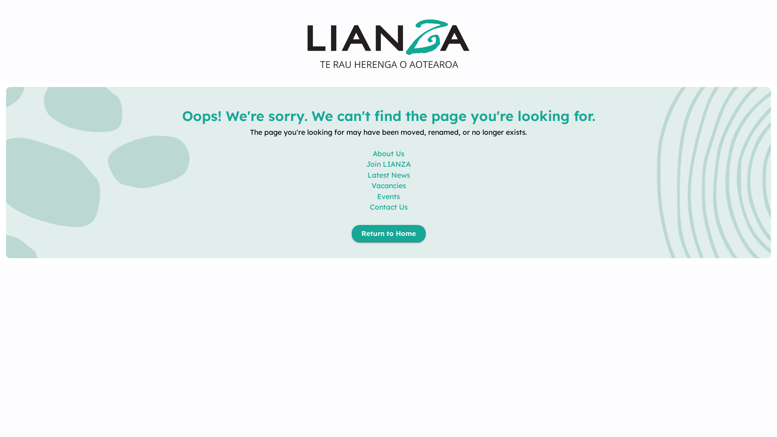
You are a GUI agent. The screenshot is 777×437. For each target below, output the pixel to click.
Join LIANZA (388, 163)
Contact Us (389, 206)
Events (388, 196)
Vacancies (389, 185)
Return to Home (388, 233)
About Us (388, 153)
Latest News (388, 174)
